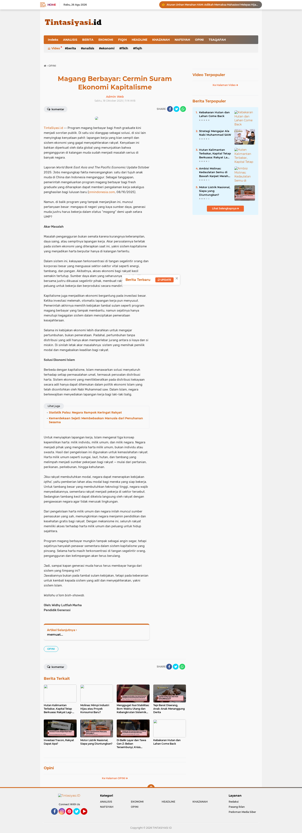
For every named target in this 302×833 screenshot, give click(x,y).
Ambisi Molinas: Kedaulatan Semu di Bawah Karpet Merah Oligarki (213, 172)
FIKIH (124, 48)
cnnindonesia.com (102, 192)
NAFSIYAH (182, 40)
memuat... (55, 634)
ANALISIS (70, 40)
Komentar (57, 109)
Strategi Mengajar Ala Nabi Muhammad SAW (215, 132)
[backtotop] (151, 788)
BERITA (87, 40)
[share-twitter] (176, 109)
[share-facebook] (170, 109)
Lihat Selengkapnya (224, 208)
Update (165, 279)
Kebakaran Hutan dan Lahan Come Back (214, 114)
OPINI (199, 40)
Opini (49, 768)
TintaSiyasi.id (53, 128)
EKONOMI (105, 40)
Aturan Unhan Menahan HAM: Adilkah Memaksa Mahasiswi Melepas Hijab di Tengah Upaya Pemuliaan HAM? (212, 4)
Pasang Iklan (237, 806)
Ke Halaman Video (224, 85)
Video (55, 48)
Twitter (78, 816)
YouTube (87, 816)
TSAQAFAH (217, 40)
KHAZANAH (161, 40)
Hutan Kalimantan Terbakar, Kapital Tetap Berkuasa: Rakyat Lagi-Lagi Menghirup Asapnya (215, 153)
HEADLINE (139, 40)
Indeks (53, 40)
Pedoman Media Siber (242, 811)
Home (51, 5)
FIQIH (122, 40)
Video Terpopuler (208, 75)
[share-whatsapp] (183, 109)
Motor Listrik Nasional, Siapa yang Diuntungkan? (214, 190)
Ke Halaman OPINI (114, 778)
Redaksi (234, 801)
